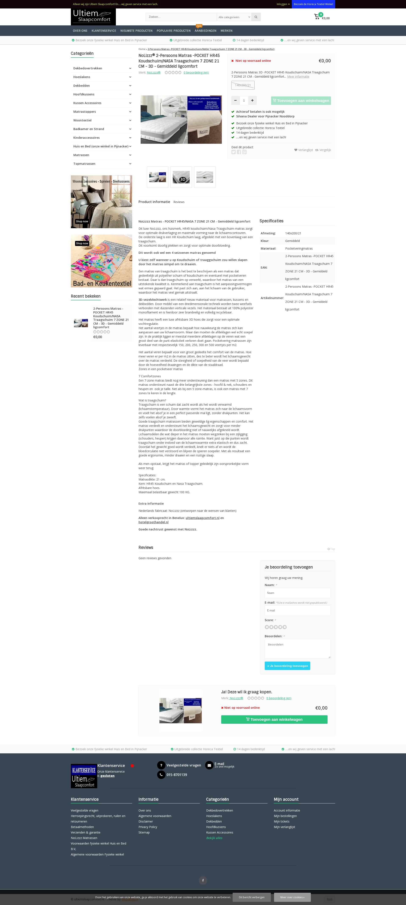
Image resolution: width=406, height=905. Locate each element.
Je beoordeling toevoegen (288, 665)
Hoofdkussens (83, 94)
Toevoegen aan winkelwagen (302, 101)
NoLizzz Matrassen (84, 838)
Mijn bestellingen (285, 816)
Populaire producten (174, 31)
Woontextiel (82, 120)
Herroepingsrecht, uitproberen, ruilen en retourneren (98, 818)
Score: (270, 620)
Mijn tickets (281, 821)
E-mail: (296, 602)
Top (332, 549)
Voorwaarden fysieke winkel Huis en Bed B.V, (98, 846)
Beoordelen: (275, 636)
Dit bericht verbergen (252, 897)
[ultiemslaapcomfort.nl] (104, 16)
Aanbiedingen (205, 31)
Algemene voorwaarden (155, 816)
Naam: (271, 585)
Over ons (80, 31)
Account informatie (287, 810)
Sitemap (144, 832)
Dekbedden (81, 86)
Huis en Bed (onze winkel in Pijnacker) (100, 146)
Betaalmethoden (82, 827)
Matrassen (81, 155)
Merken (226, 31)
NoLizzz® (153, 72)
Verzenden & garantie (85, 832)
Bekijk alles (214, 838)
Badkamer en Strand (88, 129)
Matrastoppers (84, 112)
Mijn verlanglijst (284, 827)
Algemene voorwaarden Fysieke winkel (97, 854)
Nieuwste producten (136, 31)
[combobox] (234, 17)
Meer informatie (298, 76)
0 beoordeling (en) (196, 72)
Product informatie (154, 201)
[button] (322, 16)
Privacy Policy (148, 827)
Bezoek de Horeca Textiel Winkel (313, 4)
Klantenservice (104, 31)
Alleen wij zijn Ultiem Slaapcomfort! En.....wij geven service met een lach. (115, 4)
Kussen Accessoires (87, 103)
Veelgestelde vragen (84, 810)
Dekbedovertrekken (87, 68)
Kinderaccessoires (86, 138)
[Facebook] (203, 880)
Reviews (179, 202)
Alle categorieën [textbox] (229, 17)
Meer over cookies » (292, 897)
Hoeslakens (81, 77)
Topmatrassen (84, 164)
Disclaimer (146, 821)
